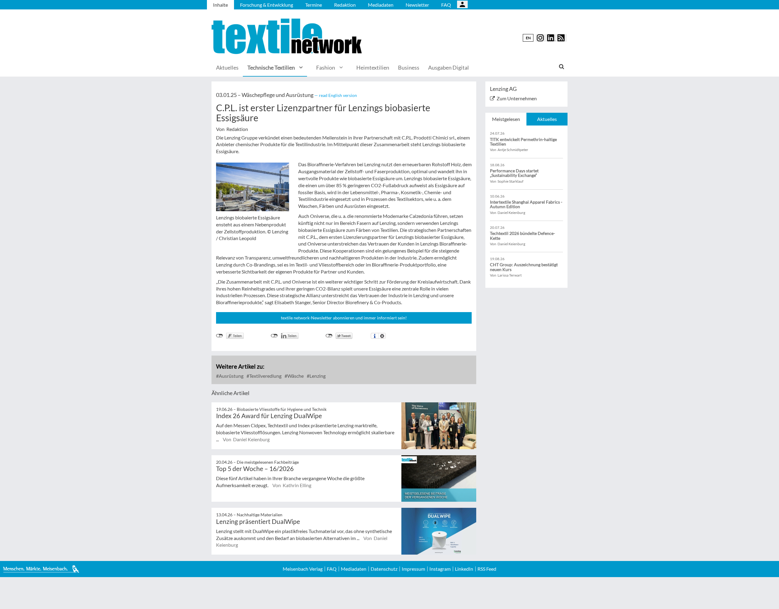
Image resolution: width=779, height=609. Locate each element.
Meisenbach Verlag (303, 568)
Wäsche (295, 376)
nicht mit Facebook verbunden (219, 336)
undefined (274, 336)
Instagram (440, 568)
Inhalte (220, 5)
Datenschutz (384, 568)
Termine (313, 5)
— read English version (335, 95)
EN (528, 38)
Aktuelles (227, 67)
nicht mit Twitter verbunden (329, 336)
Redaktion (345, 5)
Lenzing (317, 376)
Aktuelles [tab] (547, 119)
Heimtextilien (372, 67)
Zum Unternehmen (517, 98)
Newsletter (417, 5)
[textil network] (287, 36)
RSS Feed (486, 568)
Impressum (413, 568)
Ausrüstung (230, 376)
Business (408, 67)
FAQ (446, 5)
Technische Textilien (271, 67)
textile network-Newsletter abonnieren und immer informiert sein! (344, 317)
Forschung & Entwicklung (266, 5)
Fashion (325, 67)
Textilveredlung (264, 376)
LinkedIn (464, 568)
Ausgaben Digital (448, 67)
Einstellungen (382, 336)
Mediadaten (380, 5)
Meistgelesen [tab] (506, 119)
